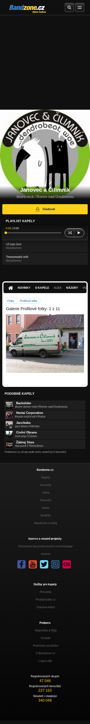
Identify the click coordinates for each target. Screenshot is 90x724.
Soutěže (45, 515)
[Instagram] (55, 564)
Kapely (45, 477)
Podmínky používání (45, 645)
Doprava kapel (45, 607)
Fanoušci (45, 500)
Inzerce (45, 554)
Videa (45, 492)
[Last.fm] (67, 564)
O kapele (42, 287)
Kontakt (45, 638)
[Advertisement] (45, 62)
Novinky (24, 287)
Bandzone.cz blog (45, 523)
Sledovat (48, 209)
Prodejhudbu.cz (46, 599)
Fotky (10, 301)
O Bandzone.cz (45, 653)
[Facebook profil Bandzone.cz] (21, 564)
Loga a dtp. (46, 660)
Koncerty (45, 485)
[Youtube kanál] (33, 564)
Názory (72, 287)
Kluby (45, 507)
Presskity (45, 592)
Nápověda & (46, 630)
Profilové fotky (28, 301)
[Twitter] (44, 564)
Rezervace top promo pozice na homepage (45, 546)
